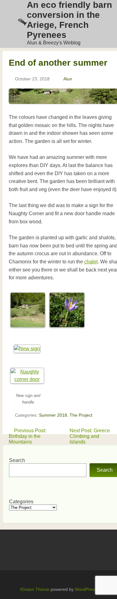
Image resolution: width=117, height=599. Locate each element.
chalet (91, 261)
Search (17, 460)
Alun (67, 78)
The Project (81, 415)
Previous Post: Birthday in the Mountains (27, 436)
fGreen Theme (34, 589)
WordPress (86, 589)
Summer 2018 (53, 415)
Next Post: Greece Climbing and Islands (90, 436)
